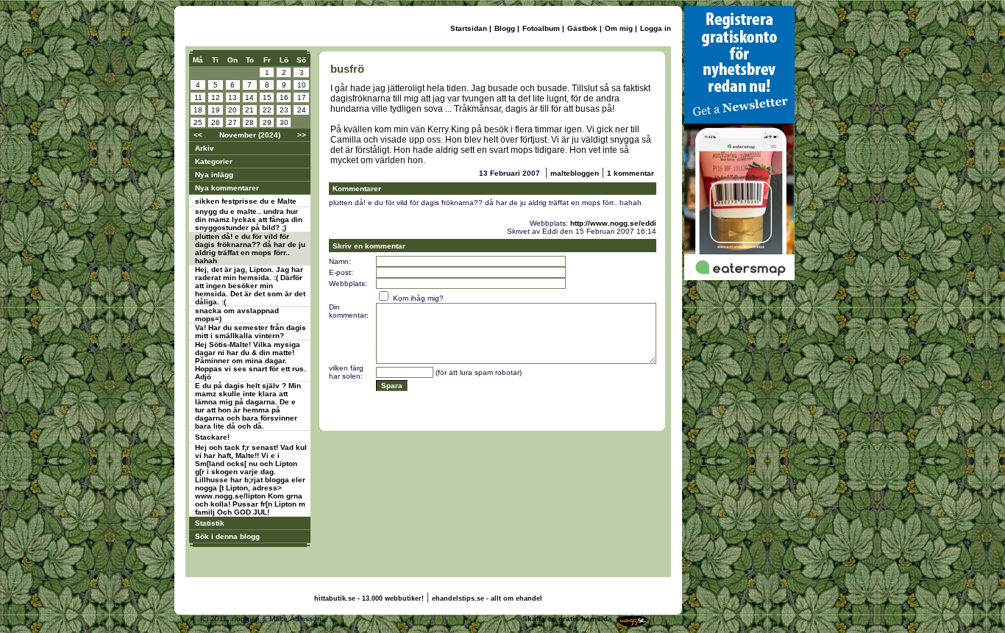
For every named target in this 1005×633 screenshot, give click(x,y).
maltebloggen (574, 173)
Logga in (655, 28)
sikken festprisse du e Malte (245, 201)
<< (197, 135)
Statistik (209, 523)
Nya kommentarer (227, 188)
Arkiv (204, 148)
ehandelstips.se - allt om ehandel (487, 598)
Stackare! (212, 437)
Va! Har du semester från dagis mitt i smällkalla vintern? (250, 331)
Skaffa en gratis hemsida (567, 619)
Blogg (504, 28)
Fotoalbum (541, 28)
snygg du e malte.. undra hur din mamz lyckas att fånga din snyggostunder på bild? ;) (248, 219)
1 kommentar (630, 173)
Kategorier (213, 161)
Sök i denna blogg (227, 536)
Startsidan (468, 28)
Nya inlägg (214, 175)
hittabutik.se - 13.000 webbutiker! (369, 598)
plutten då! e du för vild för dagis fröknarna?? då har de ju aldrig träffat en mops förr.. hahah (250, 248)
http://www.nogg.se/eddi (613, 223)
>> (301, 135)
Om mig (619, 28)
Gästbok (582, 28)
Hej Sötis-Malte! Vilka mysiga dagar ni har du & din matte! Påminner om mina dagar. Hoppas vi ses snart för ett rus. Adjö (250, 360)
